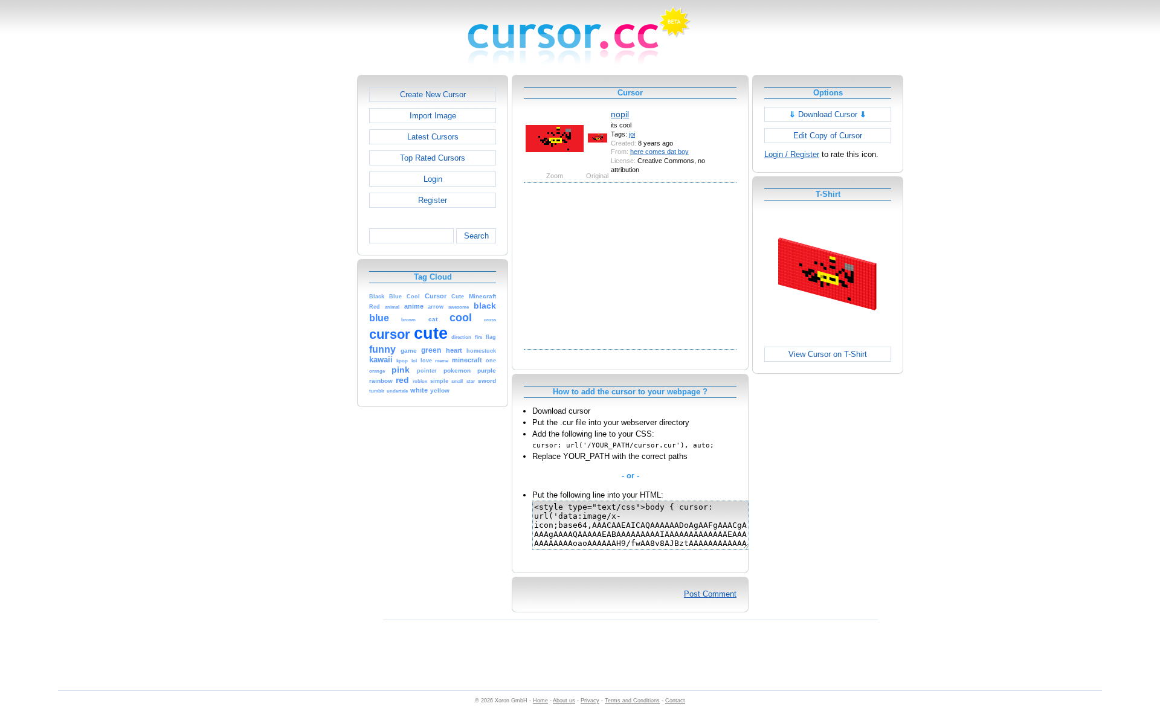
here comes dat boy (659, 151)
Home (540, 701)
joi (632, 134)
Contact (675, 701)
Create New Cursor (433, 94)
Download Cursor (827, 114)
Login (433, 179)
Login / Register (791, 154)
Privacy (590, 701)
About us (564, 701)
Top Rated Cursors (432, 157)
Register (432, 200)
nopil (620, 114)
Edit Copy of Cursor (827, 135)
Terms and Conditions (632, 701)
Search (476, 235)
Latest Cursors (433, 136)
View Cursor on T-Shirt (827, 354)
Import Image (433, 115)
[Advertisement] (305, 256)
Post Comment (710, 593)
